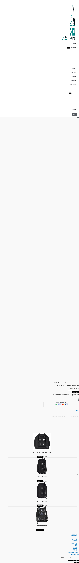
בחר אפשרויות (39, 530)
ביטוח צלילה (72, 84)
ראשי (74, 43)
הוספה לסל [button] (40, 456)
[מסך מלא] (75, 560)
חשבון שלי (73, 88)
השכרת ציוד (72, 72)
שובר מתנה (73, 80)
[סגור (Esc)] (69, 560)
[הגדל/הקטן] (77, 560)
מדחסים (73, 76)
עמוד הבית (77, 382)
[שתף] (72, 560)
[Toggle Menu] (68, 48)
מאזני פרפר (68, 382)
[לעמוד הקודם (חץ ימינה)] (77, 562)
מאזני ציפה (72, 382)
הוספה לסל (75, 392)
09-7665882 (75, 555)
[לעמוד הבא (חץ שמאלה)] (75, 562)
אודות (74, 92)
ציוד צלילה (73, 47)
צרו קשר (73, 109)
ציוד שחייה (73, 68)
